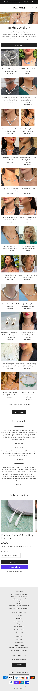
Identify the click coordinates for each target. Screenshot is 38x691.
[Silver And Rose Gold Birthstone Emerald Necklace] (28, 381)
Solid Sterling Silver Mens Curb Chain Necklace (10, 99)
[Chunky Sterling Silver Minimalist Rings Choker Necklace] (28, 321)
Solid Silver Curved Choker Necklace (27, 70)
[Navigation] (2, 8)
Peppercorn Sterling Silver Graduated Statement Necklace (28, 100)
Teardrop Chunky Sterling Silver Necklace (28, 365)
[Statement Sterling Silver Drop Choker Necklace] (10, 57)
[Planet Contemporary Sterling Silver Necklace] (10, 381)
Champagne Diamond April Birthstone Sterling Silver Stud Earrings (10, 335)
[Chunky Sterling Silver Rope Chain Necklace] (10, 235)
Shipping (13, 546)
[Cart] (36, 8)
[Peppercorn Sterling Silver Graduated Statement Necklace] (28, 86)
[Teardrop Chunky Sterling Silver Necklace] (28, 352)
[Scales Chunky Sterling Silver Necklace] (28, 117)
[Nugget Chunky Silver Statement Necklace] (28, 292)
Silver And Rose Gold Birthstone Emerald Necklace (27, 395)
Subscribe (19, 664)
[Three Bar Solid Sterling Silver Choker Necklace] (10, 146)
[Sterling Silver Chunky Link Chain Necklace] (28, 263)
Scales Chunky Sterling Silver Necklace (27, 130)
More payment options (14, 571)
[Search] (32, 8)
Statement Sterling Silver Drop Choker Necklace (10, 70)
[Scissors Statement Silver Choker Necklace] (10, 117)
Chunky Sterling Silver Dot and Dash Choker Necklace (10, 365)
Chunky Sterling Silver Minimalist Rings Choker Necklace (28, 335)
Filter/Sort (19, 45)
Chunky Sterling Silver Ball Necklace (10, 305)
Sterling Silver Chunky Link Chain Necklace (28, 276)
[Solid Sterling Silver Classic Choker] (10, 263)
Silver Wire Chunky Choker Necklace (27, 219)
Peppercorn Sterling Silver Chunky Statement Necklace (28, 160)
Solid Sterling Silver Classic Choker (10, 276)
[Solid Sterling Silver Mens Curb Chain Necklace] (10, 86)
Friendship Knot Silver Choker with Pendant (28, 247)
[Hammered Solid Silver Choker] (28, 177)
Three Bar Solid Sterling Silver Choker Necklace (10, 159)
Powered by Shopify (19, 688)
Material (4, 551)
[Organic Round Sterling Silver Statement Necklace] (10, 177)
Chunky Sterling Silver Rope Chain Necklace (10, 247)
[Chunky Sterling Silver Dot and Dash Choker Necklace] (10, 352)
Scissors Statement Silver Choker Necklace (10, 130)
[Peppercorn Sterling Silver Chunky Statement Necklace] (28, 146)
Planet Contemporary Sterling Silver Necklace (10, 394)
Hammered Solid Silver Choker (28, 190)
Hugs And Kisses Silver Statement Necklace (10, 219)
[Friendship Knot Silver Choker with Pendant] (28, 235)
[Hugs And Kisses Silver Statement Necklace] (10, 206)
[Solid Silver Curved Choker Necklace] (28, 57)
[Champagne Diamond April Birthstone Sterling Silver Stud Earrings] (10, 321)
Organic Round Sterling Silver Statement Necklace (10, 190)
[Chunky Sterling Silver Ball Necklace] (10, 292)
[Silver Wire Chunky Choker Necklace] (28, 206)
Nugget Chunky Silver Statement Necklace (28, 305)
